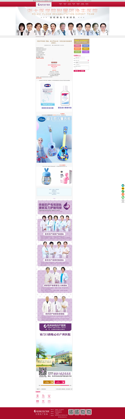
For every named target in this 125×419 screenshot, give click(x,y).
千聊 (67, 0)
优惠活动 (43, 402)
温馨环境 (52, 411)
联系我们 (86, 4)
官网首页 (60, 4)
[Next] (123, 21)
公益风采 (43, 36)
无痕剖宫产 (77, 48)
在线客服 (49, 397)
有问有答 (49, 402)
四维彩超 (77, 45)
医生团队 (73, 4)
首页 (41, 36)
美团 (70, 0)
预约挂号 (37, 397)
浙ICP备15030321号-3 (62, 417)
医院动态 (52, 413)
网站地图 (57, 413)
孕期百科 (86, 48)
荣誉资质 (52, 415)
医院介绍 (52, 409)
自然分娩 (86, 45)
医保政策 (43, 397)
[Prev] (1, 21)
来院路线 (37, 402)
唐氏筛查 (77, 51)
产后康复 (86, 51)
